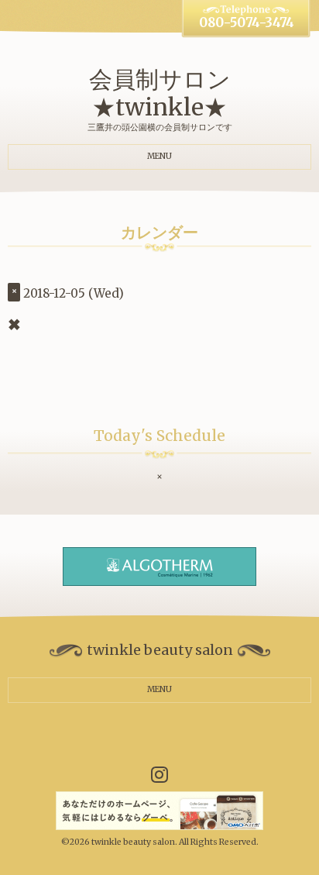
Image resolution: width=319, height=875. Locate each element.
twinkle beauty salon (133, 842)
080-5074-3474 (246, 23)
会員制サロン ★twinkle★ (160, 93)
